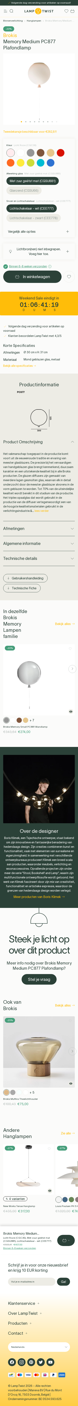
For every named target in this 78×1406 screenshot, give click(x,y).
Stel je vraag (39, 979)
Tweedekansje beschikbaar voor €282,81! (30, 131)
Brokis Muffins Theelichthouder (20, 1099)
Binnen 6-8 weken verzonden (19, 1248)
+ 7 (32, 720)
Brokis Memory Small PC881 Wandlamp (25, 726)
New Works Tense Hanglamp (19, 1206)
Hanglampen (34, 20)
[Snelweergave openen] (70, 711)
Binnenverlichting (13, 20)
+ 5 (32, 1092)
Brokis (10, 35)
